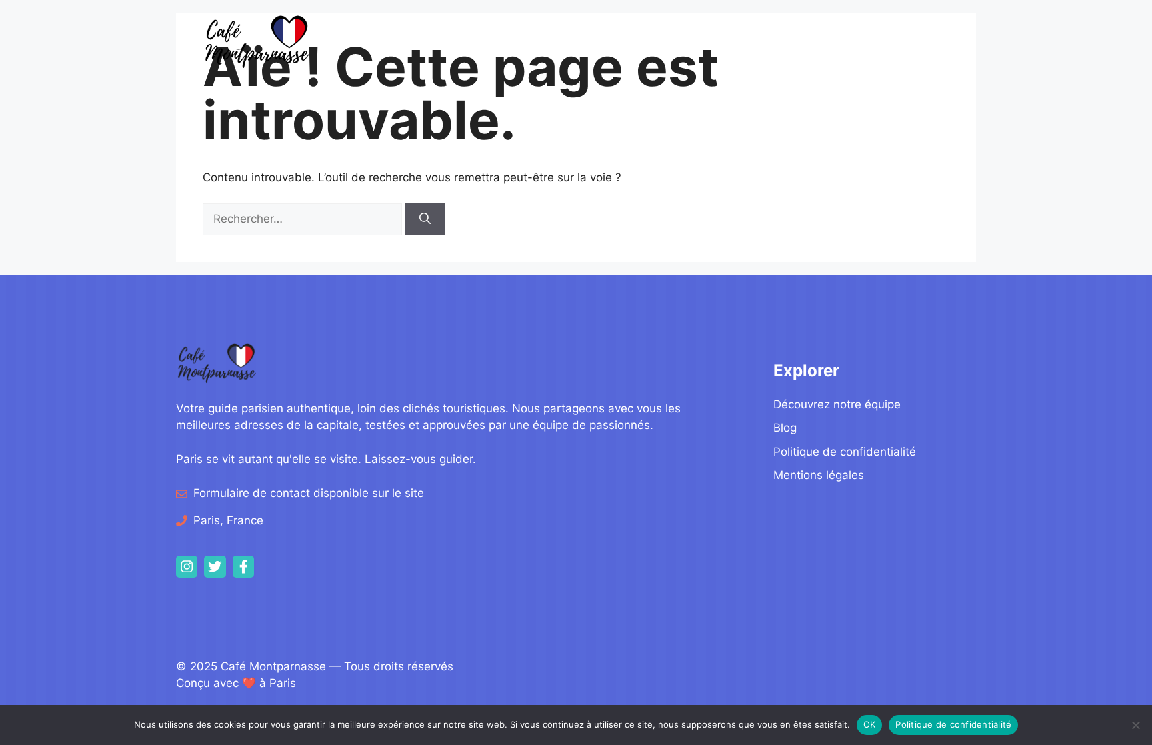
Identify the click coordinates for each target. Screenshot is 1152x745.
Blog (776, 41)
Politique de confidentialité (844, 451)
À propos (851, 41)
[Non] (1135, 725)
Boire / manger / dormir (667, 41)
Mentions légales (818, 475)
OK (869, 724)
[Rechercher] (425, 219)
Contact (917, 41)
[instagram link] (186, 566)
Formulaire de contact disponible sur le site (308, 493)
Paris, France (228, 520)
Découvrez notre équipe (837, 404)
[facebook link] (243, 566)
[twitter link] (214, 566)
